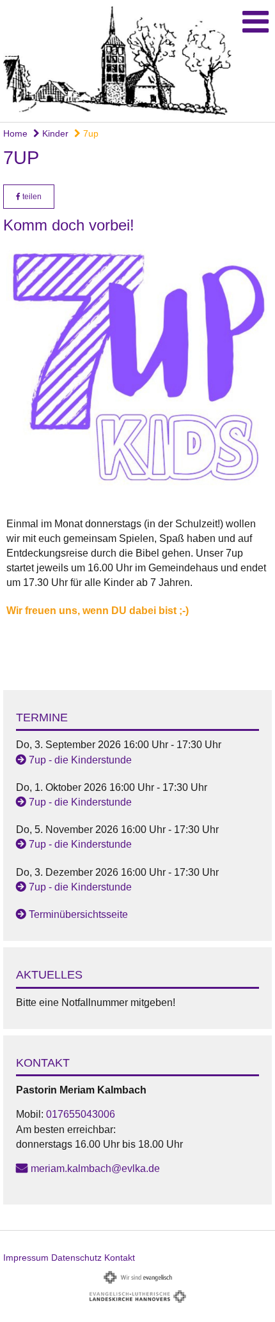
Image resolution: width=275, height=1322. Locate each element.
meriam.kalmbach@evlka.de (95, 1168)
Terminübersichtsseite (78, 914)
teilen (31, 196)
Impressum (26, 1257)
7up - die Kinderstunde (80, 760)
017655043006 (80, 1114)
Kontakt (119, 1257)
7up (89, 133)
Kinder (54, 133)
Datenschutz (76, 1257)
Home (15, 133)
